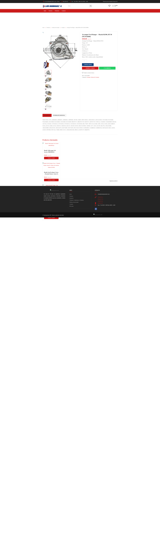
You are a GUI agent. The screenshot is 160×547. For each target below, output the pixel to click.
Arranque (63, 27)
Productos (48, 27)
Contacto (71, 204)
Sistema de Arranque (55, 27)
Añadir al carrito (90, 68)
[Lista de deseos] (109, 5)
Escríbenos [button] (108, 68)
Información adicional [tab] (59, 115)
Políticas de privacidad (74, 202)
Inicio (43, 27)
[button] (43, 32)
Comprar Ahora (88, 64)
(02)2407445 (100, 201)
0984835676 (100, 203)
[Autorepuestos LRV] (52, 6)
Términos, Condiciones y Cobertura (77, 200)
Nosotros (71, 196)
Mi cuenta (71, 206)
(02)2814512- (100, 197)
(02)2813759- (100, 199)
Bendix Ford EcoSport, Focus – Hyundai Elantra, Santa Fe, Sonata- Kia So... (51, 174)
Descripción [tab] (47, 115)
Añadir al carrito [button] (51, 217)
